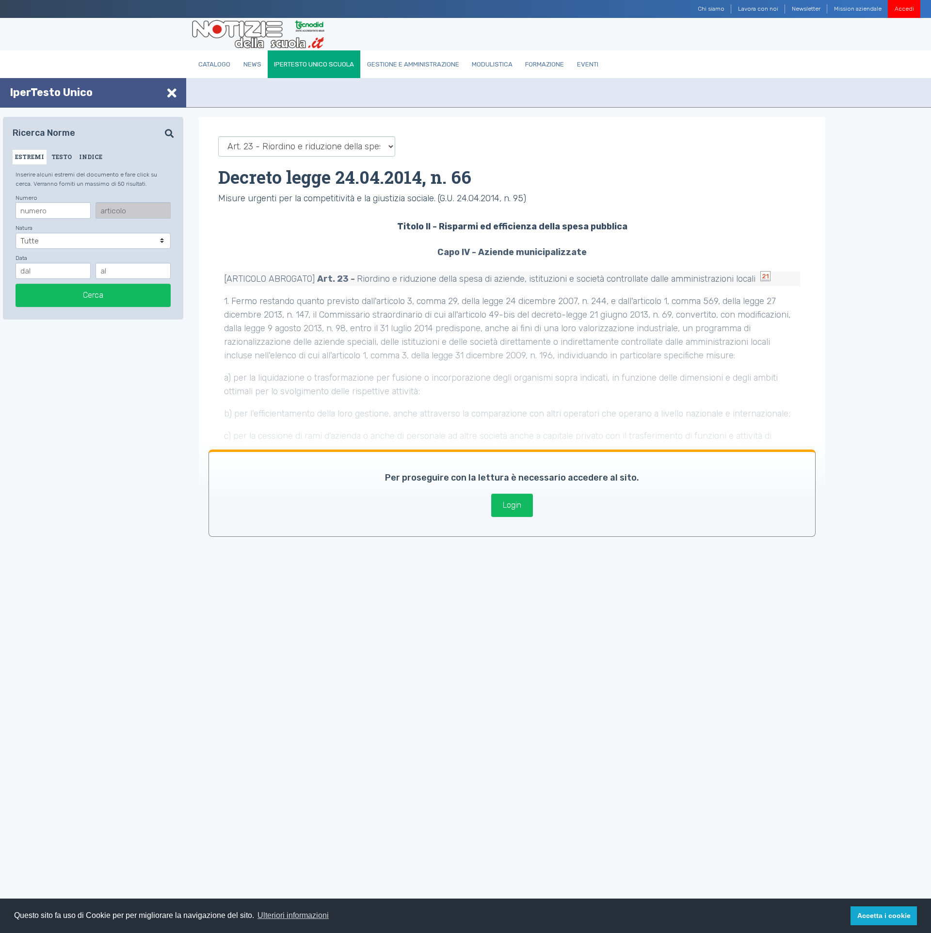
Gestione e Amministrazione (413, 64)
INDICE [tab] (90, 157)
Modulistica (492, 64)
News (252, 64)
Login (512, 505)
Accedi (904, 8)
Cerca (93, 295)
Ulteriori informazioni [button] (293, 915)
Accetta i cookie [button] (884, 915)
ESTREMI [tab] (29, 157)
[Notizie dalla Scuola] (258, 34)
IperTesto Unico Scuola (314, 64)
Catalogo (214, 64)
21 (765, 276)
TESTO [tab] (61, 157)
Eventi (587, 64)
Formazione (544, 64)
